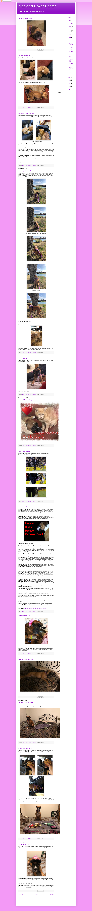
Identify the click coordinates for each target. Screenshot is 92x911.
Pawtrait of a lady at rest (25, 659)
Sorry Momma (22, 358)
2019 (69, 22)
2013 (69, 85)
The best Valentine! (24, 615)
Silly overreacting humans (26, 113)
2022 (69, 17)
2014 (69, 83)
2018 (69, 77)
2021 (69, 19)
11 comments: (34, 352)
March (70, 37)
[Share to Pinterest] (42, 50)
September (70, 27)
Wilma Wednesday (24, 451)
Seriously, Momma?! (24, 171)
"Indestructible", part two (25, 702)
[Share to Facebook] (41, 50)
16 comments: (34, 445)
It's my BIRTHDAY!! (24, 844)
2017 (69, 79)
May (69, 34)
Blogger (50, 902)
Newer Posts (21, 894)
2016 (69, 80)
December (70, 23)
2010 (69, 89)
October (70, 26)
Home (36, 894)
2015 (69, 82)
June (70, 33)
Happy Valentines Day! (25, 400)
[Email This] (38, 50)
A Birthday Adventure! (25, 748)
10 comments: (34, 653)
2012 (69, 86)
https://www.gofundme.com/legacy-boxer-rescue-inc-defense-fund (36, 608)
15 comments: (34, 49)
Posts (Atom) (25, 896)
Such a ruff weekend (24, 55)
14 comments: (34, 165)
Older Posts (52, 894)
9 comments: (34, 501)
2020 (69, 20)
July (69, 31)
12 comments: (34, 394)
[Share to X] (40, 50)
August (70, 30)
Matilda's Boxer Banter (37, 6)
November (70, 24)
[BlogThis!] (39, 50)
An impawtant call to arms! (26, 507)
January (70, 75)
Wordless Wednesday (25, 18)
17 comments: (34, 107)
